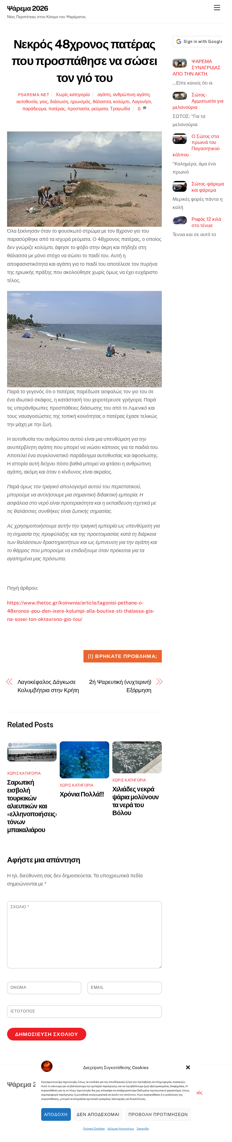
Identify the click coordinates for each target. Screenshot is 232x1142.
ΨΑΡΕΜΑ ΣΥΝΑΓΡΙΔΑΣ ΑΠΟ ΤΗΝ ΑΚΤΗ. (197, 67)
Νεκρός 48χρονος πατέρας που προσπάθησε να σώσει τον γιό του (84, 61)
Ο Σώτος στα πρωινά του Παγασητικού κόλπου (196, 145)
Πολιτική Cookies (94, 1128)
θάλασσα (102, 101)
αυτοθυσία (26, 101)
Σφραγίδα (143, 1128)
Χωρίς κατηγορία (73, 94)
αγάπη (104, 94)
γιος (44, 101)
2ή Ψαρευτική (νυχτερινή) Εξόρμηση (120, 686)
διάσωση (59, 101)
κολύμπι (121, 101)
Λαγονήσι (141, 101)
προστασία (78, 108)
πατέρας (56, 108)
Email (97, 987)
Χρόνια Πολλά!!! (82, 794)
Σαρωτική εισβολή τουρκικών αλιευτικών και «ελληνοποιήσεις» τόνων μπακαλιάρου (32, 806)
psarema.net (33, 94)
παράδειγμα (34, 108)
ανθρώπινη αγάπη (131, 94)
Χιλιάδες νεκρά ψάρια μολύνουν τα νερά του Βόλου (135, 801)
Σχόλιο (19, 906)
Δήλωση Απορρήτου (121, 1128)
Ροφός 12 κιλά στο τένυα (206, 222)
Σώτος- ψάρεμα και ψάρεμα (208, 187)
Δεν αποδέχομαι (98, 1114)
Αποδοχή (56, 1114)
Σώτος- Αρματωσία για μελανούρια (198, 101)
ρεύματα (99, 108)
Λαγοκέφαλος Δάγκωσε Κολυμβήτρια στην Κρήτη (48, 686)
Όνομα (18, 987)
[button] (188, 1067)
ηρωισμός (80, 101)
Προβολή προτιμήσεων (158, 1114)
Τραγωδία (120, 108)
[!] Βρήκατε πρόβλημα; (122, 656)
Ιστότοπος (22, 1011)
